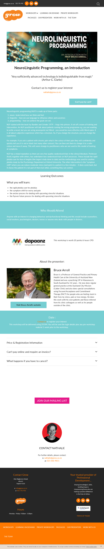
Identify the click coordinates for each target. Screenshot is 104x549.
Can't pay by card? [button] (83, 101)
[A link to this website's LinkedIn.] (31, 3)
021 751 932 (21, 490)
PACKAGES (32, 18)
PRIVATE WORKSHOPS (69, 13)
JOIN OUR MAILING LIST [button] (52, 400)
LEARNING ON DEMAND (49, 13)
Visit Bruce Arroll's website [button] (28, 304)
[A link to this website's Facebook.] (27, 3)
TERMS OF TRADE (83, 516)
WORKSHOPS (31, 13)
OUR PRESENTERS (45, 18)
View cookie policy (91, 546)
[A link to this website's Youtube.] (36, 3)
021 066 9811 (53, 460)
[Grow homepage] (13, 16)
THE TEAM (72, 18)
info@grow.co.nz (9, 3)
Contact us (37, 88)
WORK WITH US (60, 18)
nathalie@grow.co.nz (52, 92)
